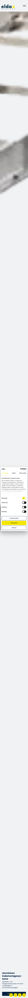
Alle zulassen (14, 523)
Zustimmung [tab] (5, 473)
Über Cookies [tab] (22, 473)
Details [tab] (14, 473)
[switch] (24, 502)
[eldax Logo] (8, 6)
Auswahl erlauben (14, 518)
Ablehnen (14, 527)
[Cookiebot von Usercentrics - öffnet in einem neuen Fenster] (20, 469)
